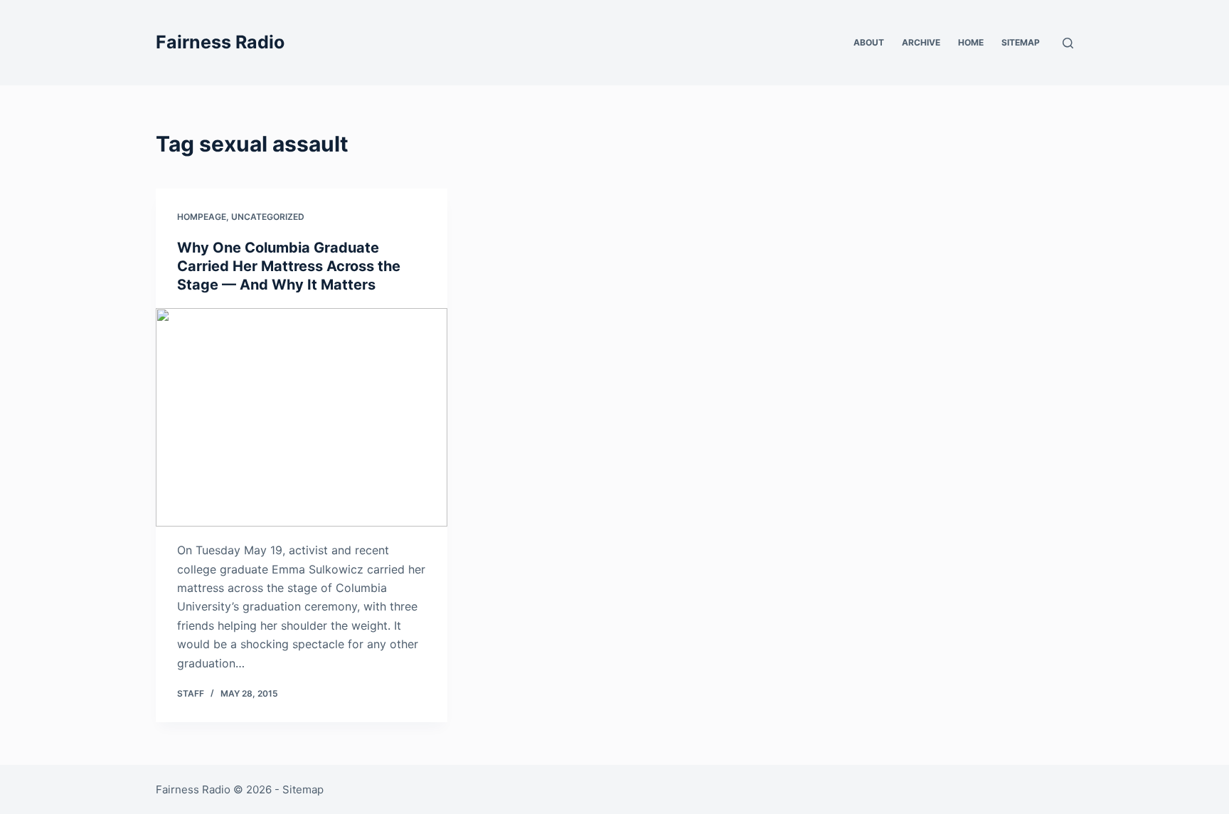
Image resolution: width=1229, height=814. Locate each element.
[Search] (1068, 43)
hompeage (201, 216)
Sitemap (1020, 42)
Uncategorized (267, 216)
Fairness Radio (220, 42)
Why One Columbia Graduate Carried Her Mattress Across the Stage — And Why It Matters (288, 266)
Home (971, 42)
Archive (921, 42)
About (868, 42)
